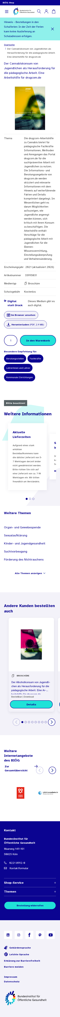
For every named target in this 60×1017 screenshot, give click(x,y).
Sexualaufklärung (15, 535)
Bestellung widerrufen (30, 905)
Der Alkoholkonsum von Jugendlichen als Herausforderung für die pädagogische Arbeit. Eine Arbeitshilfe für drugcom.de (30, 687)
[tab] (27, 499)
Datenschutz (12, 981)
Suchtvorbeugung (15, 551)
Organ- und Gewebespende (22, 527)
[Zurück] (16, 722)
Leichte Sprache (19, 954)
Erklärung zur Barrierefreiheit (22, 961)
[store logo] (24, 11)
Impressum (10, 977)
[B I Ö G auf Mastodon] (40, 935)
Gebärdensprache (20, 947)
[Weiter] (51, 722)
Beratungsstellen (15, 358)
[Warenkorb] (53, 11)
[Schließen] (52, 29)
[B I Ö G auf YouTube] (51, 935)
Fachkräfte (35, 358)
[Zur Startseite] (30, 998)
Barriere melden (14, 967)
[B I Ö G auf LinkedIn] (8, 935)
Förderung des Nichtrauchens (24, 559)
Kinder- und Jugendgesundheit (24, 543)
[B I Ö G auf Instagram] (19, 935)
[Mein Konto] (46, 11)
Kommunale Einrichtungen (19, 377)
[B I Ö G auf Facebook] (29, 935)
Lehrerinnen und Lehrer (18, 368)
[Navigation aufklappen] (7, 11)
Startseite (9, 45)
